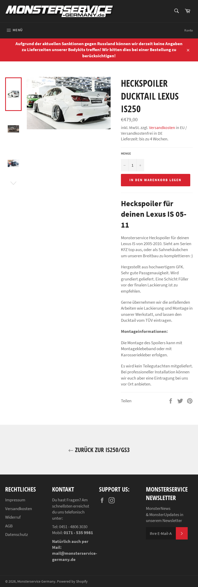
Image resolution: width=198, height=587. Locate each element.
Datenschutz (16, 534)
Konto (188, 30)
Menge (126, 153)
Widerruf (13, 517)
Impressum (15, 500)
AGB (9, 526)
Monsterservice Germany (36, 581)
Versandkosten (162, 127)
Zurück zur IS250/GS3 (101, 449)
